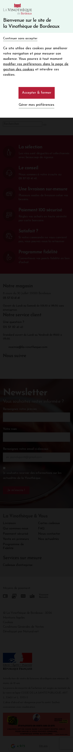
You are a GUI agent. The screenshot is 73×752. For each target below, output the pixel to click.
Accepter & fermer (36, 93)
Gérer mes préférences (36, 105)
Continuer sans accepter (20, 38)
